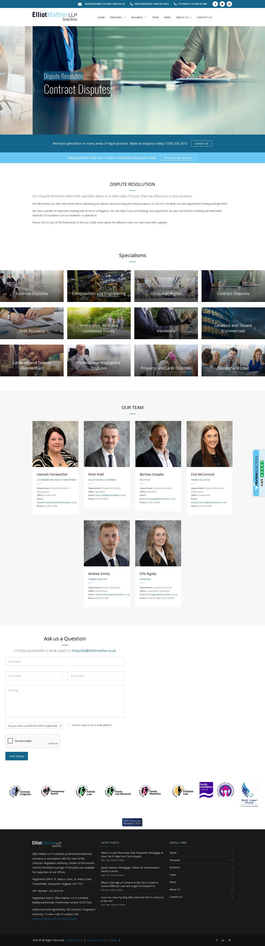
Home (101, 17)
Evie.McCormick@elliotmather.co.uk (208, 502)
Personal (116, 17)
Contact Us (201, 143)
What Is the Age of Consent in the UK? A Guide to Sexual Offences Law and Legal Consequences (130, 884)
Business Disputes (31, 293)
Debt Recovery (32, 330)
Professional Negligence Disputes (98, 365)
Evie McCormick (202, 474)
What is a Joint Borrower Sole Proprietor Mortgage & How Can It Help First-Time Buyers (132, 854)
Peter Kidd (96, 474)
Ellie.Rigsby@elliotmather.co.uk (162, 594)
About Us (174, 889)
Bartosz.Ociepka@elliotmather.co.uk (157, 498)
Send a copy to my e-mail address (92, 725)
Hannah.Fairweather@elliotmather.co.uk (56, 502)
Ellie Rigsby (148, 573)
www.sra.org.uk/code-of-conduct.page (54, 918)
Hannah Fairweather (52, 474)
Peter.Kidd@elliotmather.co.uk (110, 495)
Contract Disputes (233, 293)
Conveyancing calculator (178, 157)
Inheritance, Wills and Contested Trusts (99, 328)
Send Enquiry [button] (16, 756)
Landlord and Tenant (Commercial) (233, 328)
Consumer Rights (166, 293)
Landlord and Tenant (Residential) (32, 365)
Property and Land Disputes (166, 368)
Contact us (204, 17)
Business (137, 17)
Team (155, 17)
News (167, 17)
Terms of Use (95, 940)
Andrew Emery (99, 573)
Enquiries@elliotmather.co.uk (105, 3)
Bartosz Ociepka (152, 474)
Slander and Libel (233, 368)
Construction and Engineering (99, 293)
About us (182, 17)
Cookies (112, 940)
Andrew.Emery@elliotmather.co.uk (112, 594)
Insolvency (166, 330)
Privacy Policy (74, 940)
